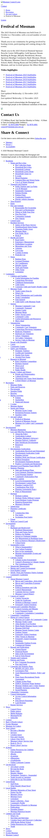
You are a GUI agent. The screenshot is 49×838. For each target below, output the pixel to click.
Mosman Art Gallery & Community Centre (31, 620)
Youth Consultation (22, 297)
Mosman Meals (21, 312)
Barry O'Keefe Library (14, 722)
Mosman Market (16, 406)
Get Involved (11, 765)
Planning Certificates (18, 509)
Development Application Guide (27, 453)
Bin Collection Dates (23, 165)
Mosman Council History (24, 594)
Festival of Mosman (22, 419)
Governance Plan (21, 671)
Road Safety (19, 240)
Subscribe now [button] (40, 138)
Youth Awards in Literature (20, 777)
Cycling (13, 404)
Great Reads (10, 782)
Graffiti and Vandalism (23, 353)
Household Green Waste (24, 172)
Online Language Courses (20, 762)
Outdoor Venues (21, 632)
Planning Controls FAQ (24, 485)
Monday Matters (16, 773)
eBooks (13, 754)
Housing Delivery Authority (25, 440)
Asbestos (18, 248)
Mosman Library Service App (21, 741)
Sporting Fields (16, 391)
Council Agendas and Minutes (26, 609)
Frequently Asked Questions (26, 605)
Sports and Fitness (17, 408)
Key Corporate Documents (25, 662)
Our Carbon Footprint (23, 549)
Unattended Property (23, 197)
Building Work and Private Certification (30, 457)
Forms (12, 519)
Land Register (20, 703)
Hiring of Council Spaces (19, 617)
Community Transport (23, 308)
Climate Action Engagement (25, 560)
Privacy (9, 145)
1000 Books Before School (20, 822)
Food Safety (19, 368)
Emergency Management (24, 242)
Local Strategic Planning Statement (28, 472)
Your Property (15, 201)
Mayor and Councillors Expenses (27, 583)
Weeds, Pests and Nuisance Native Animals (26, 573)
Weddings (19, 641)
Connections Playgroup (24, 280)
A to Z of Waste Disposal (24, 182)
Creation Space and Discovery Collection (26, 820)
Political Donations (22, 460)
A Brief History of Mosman (25, 381)
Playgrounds (15, 389)
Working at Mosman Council (26, 602)
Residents (9, 161)
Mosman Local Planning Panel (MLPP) (25, 466)
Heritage (13, 494)
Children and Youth (13, 814)
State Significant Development (26, 442)
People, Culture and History (20, 372)
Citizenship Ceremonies (19, 692)
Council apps (15, 221)
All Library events (17, 767)
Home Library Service (18, 745)
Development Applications (20, 449)
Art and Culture (11, 14)
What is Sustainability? (23, 547)
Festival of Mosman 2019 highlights (21, 79)
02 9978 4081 (32, 125)
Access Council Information (25, 696)
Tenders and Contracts (18, 658)
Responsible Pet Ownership (25, 208)
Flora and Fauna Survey (24, 532)
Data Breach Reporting (24, 701)
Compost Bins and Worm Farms (27, 180)
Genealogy (14, 799)
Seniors (13, 304)
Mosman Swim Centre (23, 410)
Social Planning (21, 690)
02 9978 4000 (13, 125)
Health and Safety (17, 238)
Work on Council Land (19, 521)
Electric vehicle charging (24, 199)
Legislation (19, 272)
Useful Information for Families (27, 278)
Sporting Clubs (21, 415)
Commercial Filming (23, 645)
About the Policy (21, 434)
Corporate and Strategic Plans (21, 666)
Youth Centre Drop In (23, 291)
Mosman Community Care (25, 306)
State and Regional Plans (24, 470)
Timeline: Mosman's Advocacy (26, 438)
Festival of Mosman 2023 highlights (21, 77)
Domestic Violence (22, 351)
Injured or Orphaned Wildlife (26, 536)
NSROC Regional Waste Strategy (28, 684)
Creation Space (16, 735)
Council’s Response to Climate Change (30, 562)
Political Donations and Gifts (26, 588)
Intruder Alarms (21, 265)
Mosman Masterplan (18, 430)
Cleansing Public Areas (24, 229)
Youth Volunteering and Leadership (28, 295)
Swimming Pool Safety (24, 517)
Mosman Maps (20, 231)
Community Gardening (19, 575)
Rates (12, 204)
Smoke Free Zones (22, 355)
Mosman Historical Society (20, 812)
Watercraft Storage (22, 402)
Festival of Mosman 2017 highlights (21, 82)
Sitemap (9, 142)
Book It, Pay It (16, 743)
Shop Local (19, 366)
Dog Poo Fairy (20, 214)
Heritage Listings (21, 496)
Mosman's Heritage (22, 504)
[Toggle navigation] (2, 4)
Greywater (19, 250)
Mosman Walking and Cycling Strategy (30, 686)
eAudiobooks (15, 760)
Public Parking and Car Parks (26, 186)
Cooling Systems (21, 253)
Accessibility (10, 147)
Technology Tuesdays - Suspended (23, 775)
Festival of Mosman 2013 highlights (21, 87)
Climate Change (16, 558)
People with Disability (18, 342)
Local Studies (11, 788)
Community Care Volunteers (26, 327)
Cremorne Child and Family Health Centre (31, 287)
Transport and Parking (18, 184)
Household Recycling (23, 167)
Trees (12, 526)
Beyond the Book (17, 769)
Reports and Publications (19, 647)
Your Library (10, 728)
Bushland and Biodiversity (20, 528)
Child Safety (20, 285)
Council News (15, 709)
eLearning (14, 756)
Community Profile (17, 803)
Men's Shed (19, 321)
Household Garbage (22, 169)
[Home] (10, 2)
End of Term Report (22, 656)
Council (9, 577)
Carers (12, 344)
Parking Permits (21, 193)
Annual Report (20, 649)
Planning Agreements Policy (26, 489)
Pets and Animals (16, 206)
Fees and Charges (17, 737)
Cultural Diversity (22, 376)
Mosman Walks (16, 385)
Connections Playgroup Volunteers (28, 329)
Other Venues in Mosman (24, 637)
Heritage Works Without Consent (27, 498)
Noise (12, 257)
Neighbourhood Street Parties (26, 227)
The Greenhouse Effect (24, 564)
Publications (15, 807)
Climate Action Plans (23, 681)
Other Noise (19, 270)
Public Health (20, 370)
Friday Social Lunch (23, 314)
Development (11, 428)
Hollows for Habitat (22, 534)
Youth (12, 826)
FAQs (17, 447)
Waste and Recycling (18, 163)
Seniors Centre (20, 310)
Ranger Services (16, 705)
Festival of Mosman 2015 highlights (21, 84)
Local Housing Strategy (24, 474)
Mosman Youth (16, 289)
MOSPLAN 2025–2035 (24, 669)
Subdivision (14, 506)
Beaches (13, 393)
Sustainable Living (17, 545)
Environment (10, 524)
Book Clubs (15, 771)
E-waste (18, 176)
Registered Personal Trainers (26, 413)
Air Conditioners (21, 263)
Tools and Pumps (21, 268)
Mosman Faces (16, 797)
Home (8, 10)
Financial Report (21, 652)
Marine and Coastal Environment (22, 568)
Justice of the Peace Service (25, 225)
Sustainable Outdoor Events (25, 643)
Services (13, 733)
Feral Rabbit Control (18, 570)
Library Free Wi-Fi (17, 739)
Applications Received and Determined (30, 451)
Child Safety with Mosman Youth (27, 302)
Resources (19, 445)
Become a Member (17, 730)
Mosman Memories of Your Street (23, 790)
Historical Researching (23, 502)
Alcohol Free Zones (22, 357)
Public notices (15, 711)
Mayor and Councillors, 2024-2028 (28, 581)
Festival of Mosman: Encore (25, 421)
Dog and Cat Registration (24, 210)
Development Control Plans (25, 483)
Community (10, 274)
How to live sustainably (24, 551)
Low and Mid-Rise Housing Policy (23, 432)
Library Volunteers (22, 336)
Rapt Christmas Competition (26, 361)
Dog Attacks (20, 218)
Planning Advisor (21, 455)
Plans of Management (23, 492)
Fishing (18, 398)
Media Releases (16, 713)
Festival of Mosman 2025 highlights (21, 75)
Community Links (22, 317)
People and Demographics (25, 374)
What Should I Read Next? (20, 786)
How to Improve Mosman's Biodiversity (30, 541)
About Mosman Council (19, 579)
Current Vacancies (22, 598)
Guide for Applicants (23, 600)
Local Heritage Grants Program (27, 500)
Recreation (10, 12)
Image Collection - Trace (19, 801)
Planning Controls (17, 479)
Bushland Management (24, 530)
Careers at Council (17, 596)
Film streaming (16, 752)
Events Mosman (12, 724)
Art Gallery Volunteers (23, 338)
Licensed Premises (22, 261)
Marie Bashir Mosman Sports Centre (29, 626)
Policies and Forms (17, 660)
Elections (18, 585)
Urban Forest (20, 543)
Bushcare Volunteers (23, 332)
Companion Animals (23, 216)
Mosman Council (12, 835)
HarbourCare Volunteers (24, 334)
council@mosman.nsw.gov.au (12, 127)
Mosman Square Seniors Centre (27, 630)
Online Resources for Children (21, 750)
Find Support (20, 300)
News (8, 707)
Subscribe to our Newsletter (20, 780)
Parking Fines (20, 195)
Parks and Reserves (17, 387)
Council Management (23, 590)
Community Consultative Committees (29, 613)
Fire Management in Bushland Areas (29, 538)
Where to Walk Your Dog (24, 212)
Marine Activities (16, 396)
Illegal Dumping (21, 178)
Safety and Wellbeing (18, 349)
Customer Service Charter (25, 592)
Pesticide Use (20, 255)
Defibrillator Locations (23, 244)
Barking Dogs (20, 259)
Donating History (17, 809)
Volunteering (15, 323)
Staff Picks (14, 784)
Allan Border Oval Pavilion (25, 624)
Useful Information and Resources (28, 319)
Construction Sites (22, 513)
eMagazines (14, 758)
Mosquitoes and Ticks (23, 246)
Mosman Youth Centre (23, 622)
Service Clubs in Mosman (25, 340)
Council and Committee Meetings (23, 607)
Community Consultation (19, 615)
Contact (9, 720)
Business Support (21, 364)
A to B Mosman (21, 189)
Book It (18, 236)
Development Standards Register (27, 462)
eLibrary (9, 748)
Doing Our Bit (15, 792)
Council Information (18, 694)
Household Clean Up (23, 174)
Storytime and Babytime (19, 818)
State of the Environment (24, 654)
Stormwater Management (19, 566)
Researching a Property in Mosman (23, 805)
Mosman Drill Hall (22, 628)
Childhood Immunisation (24, 282)
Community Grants (17, 346)
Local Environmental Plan (25, 481)
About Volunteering (22, 325)
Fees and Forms (21, 664)
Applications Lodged (23, 436)
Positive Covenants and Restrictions (28, 464)
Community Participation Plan (26, 477)
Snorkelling (19, 400)
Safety (12, 511)
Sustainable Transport (23, 191)
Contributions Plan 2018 (24, 487)
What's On (19, 293)
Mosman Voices (16, 794)
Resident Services (17, 223)
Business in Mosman (18, 359)
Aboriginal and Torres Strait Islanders (29, 378)
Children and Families (18, 276)
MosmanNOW (16, 716)
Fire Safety (19, 515)
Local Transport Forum (24, 611)
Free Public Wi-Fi (22, 233)
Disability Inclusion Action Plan (27, 688)
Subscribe (14, 718)
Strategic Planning (17, 468)
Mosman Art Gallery (13, 726)
